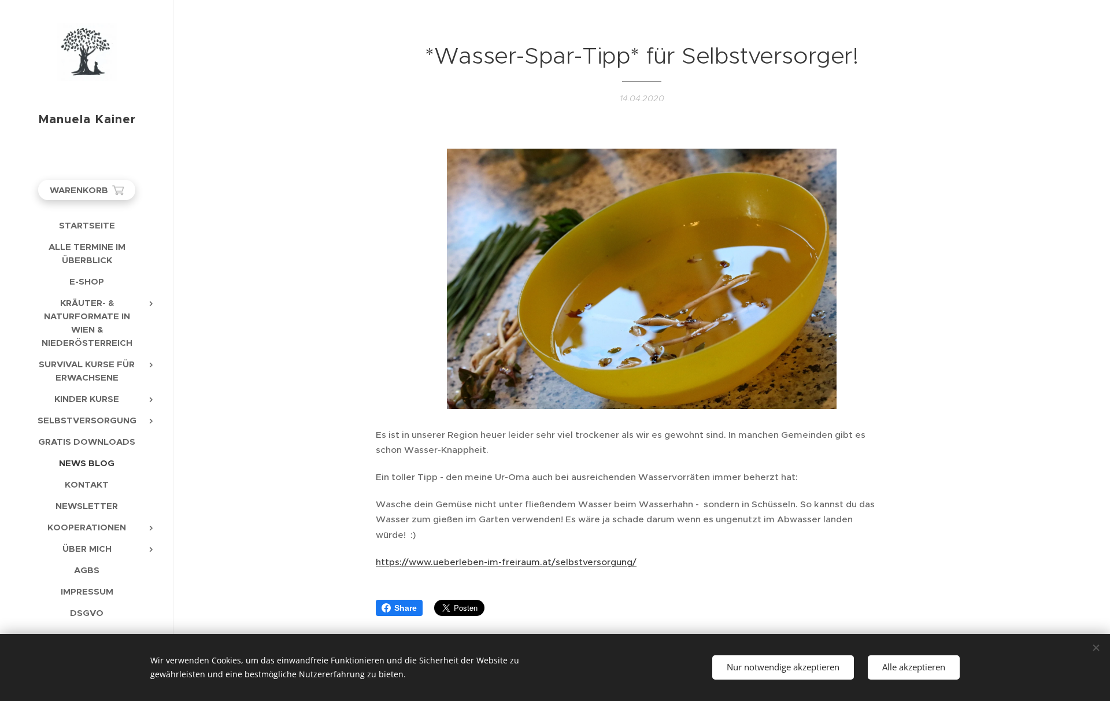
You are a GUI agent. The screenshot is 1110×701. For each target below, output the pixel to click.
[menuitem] (86, 225)
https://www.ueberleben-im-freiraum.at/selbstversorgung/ (506, 561)
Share (405, 608)
